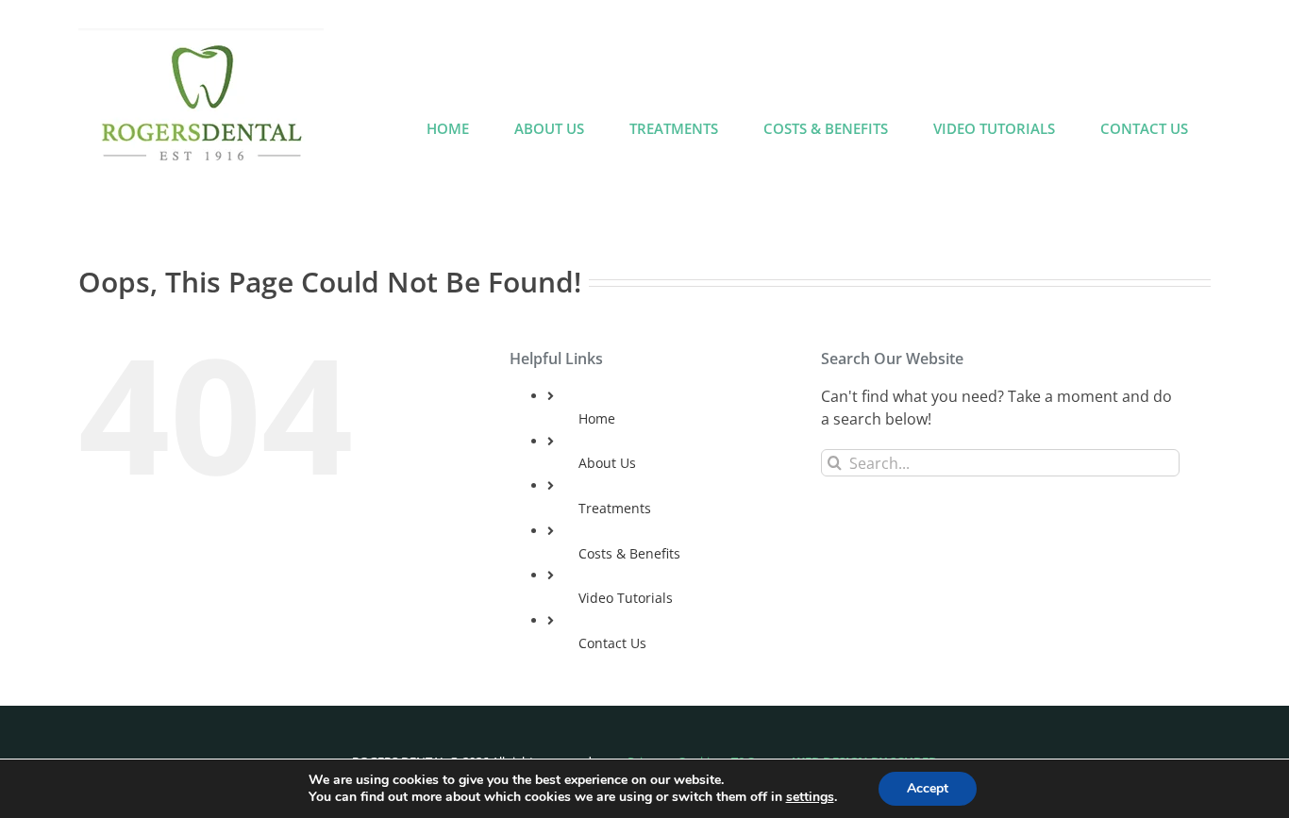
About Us (607, 463)
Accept (927, 788)
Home (596, 418)
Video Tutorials (625, 598)
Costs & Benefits (629, 553)
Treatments (614, 508)
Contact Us (612, 643)
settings (810, 797)
